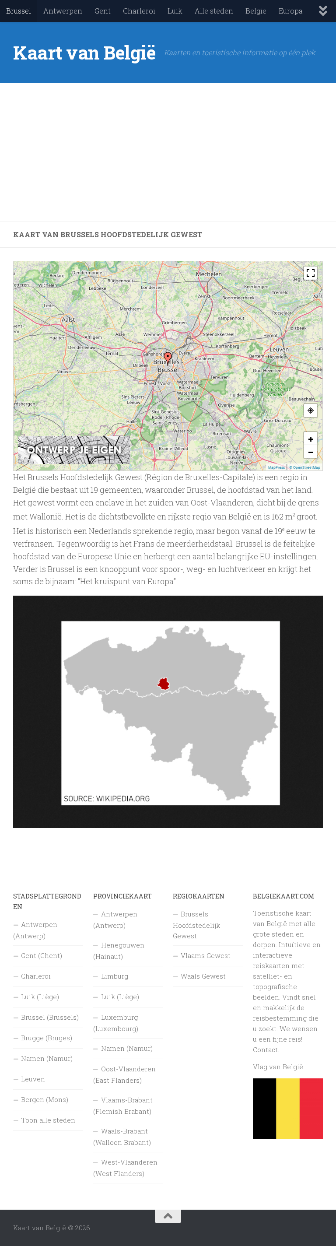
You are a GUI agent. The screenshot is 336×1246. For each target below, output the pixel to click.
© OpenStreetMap (304, 467)
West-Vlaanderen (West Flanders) (125, 1168)
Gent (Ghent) (41, 955)
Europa (291, 10)
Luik (175, 10)
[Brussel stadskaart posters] (74, 461)
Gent (102, 10)
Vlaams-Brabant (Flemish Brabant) (123, 1105)
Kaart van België (84, 52)
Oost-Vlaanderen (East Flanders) (124, 1074)
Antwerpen (62, 10)
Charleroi (139, 10)
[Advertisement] (168, 152)
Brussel (18, 10)
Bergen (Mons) (44, 1099)
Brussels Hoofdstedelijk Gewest (196, 924)
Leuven (33, 1078)
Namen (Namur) (47, 1058)
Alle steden (214, 10)
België (255, 10)
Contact (265, 1049)
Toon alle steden (48, 1120)
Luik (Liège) (40, 996)
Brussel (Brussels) (50, 1017)
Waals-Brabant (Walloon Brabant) (122, 1137)
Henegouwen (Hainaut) (118, 951)
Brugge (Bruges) (46, 1037)
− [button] (311, 451)
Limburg (114, 976)
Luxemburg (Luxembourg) (115, 1023)
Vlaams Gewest (206, 955)
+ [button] (311, 438)
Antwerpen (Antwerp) (35, 930)
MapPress (276, 467)
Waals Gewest (203, 976)
